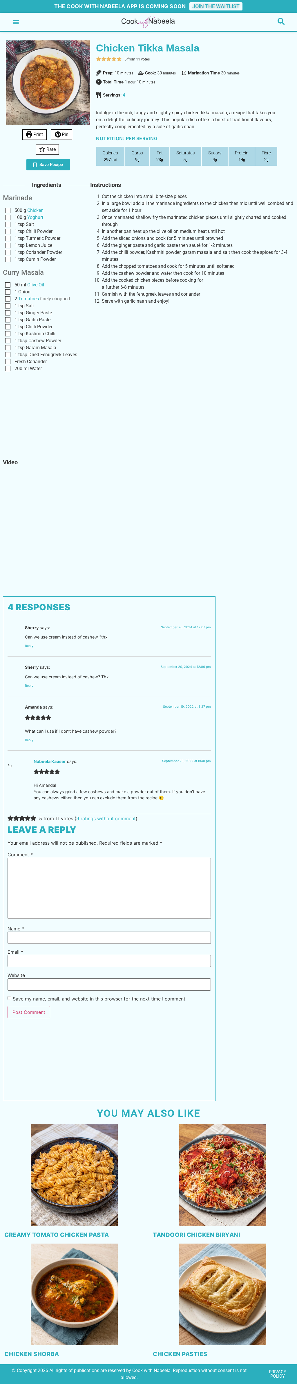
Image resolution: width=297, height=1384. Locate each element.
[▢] (9, 210)
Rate (50, 149)
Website (16, 975)
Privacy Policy (277, 1374)
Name (16, 928)
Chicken (35, 210)
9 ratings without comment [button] (106, 818)
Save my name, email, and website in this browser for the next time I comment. (99, 998)
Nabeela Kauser (50, 761)
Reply (29, 646)
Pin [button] (64, 134)
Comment (20, 854)
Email (15, 952)
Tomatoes (28, 299)
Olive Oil (35, 285)
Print (37, 134)
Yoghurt (35, 217)
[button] (16, 22)
